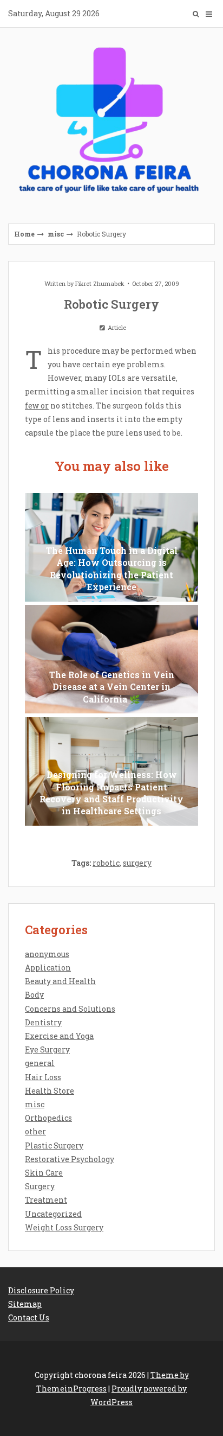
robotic (106, 863)
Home (24, 234)
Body (34, 995)
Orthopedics (48, 1118)
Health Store (49, 1091)
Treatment (46, 1200)
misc (56, 234)
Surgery (40, 1186)
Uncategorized (53, 1214)
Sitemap (25, 1304)
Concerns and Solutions (70, 1009)
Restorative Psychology (69, 1159)
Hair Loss (43, 1077)
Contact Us (28, 1317)
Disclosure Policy (41, 1290)
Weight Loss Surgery (64, 1227)
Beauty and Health (60, 981)
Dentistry (43, 1022)
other (35, 1131)
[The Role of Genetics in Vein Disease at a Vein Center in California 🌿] (111, 659)
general (40, 1063)
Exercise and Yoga (59, 1036)
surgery (137, 863)
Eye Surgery (47, 1049)
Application (48, 967)
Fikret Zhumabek (99, 283)
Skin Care (44, 1172)
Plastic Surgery (54, 1145)
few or (37, 405)
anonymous (47, 954)
